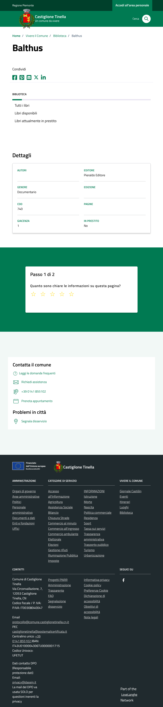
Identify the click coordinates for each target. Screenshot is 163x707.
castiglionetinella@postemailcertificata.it (39, 631)
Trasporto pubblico (96, 544)
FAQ (51, 596)
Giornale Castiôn (131, 491)
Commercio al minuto (62, 523)
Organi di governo (24, 491)
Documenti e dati (23, 518)
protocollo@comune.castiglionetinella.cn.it (40, 622)
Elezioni (53, 544)
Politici (16, 502)
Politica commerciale (98, 512)
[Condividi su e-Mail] (29, 76)
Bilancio (53, 512)
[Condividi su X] (36, 76)
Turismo (89, 550)
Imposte (53, 561)
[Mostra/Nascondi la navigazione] (4, 18)
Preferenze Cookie (96, 590)
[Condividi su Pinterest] (21, 76)
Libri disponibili (26, 113)
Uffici (15, 528)
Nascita (89, 507)
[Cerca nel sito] (146, 19)
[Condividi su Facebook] (14, 76)
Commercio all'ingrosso (63, 528)
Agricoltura (55, 502)
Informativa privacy (97, 580)
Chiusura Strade (58, 518)
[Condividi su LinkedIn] (43, 76)
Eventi (124, 496)
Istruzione (90, 496)
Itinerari (125, 502)
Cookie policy (92, 585)
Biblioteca (126, 512)
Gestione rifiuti (58, 550)
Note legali (91, 617)
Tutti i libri (22, 105)
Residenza (91, 518)
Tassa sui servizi (94, 528)
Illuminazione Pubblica (63, 555)
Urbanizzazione (94, 555)
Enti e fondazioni (23, 523)
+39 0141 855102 (26, 639)
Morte (88, 502)
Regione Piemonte (23, 5)
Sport (87, 523)
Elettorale (54, 539)
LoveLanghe (129, 694)
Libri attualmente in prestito (35, 121)
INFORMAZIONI (94, 491)
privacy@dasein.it (24, 682)
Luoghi (124, 507)
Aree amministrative (25, 496)
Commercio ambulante (63, 534)
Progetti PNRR (58, 580)
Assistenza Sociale (60, 507)
